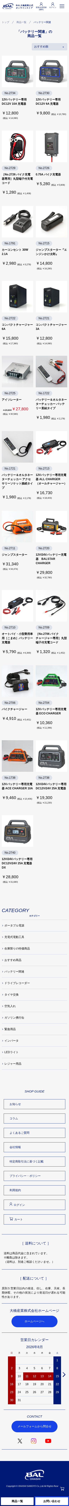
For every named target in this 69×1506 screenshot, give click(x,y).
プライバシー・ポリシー (25, 1175)
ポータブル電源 (14, 925)
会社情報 (15, 1147)
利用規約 (15, 1190)
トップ (5, 22)
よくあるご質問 (19, 1132)
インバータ (11, 1040)
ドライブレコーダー (17, 983)
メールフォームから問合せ (34, 1426)
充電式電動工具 (14, 937)
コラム (14, 1118)
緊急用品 (10, 1029)
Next (63, 1374)
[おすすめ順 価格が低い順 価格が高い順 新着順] (49, 46)
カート (18, 1219)
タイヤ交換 (11, 994)
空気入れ (10, 1006)
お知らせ (15, 1104)
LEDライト (11, 1052)
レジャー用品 (12, 1063)
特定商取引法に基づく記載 (27, 1161)
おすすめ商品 (12, 960)
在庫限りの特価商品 (17, 948)
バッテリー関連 (14, 971)
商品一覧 (21, 22)
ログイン (19, 1204)
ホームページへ (34, 1321)
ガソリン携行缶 (14, 1017)
